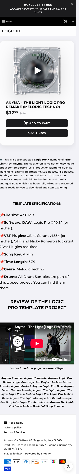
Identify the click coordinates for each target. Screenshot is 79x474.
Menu (9, 21)
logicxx (11, 31)
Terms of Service (14, 432)
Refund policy (12, 427)
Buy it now (37, 133)
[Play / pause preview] (37, 71)
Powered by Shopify (38, 453)
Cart (71, 21)
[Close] (72, 4)
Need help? (15, 422)
